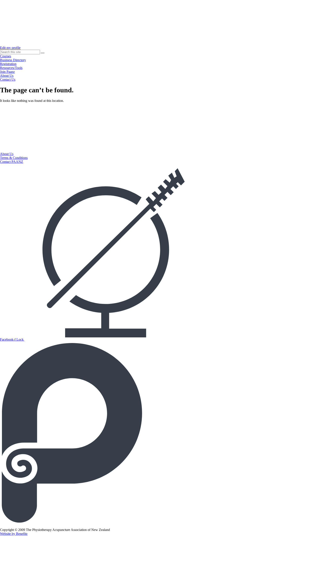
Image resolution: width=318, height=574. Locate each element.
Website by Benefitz (13, 534)
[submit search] (42, 53)
